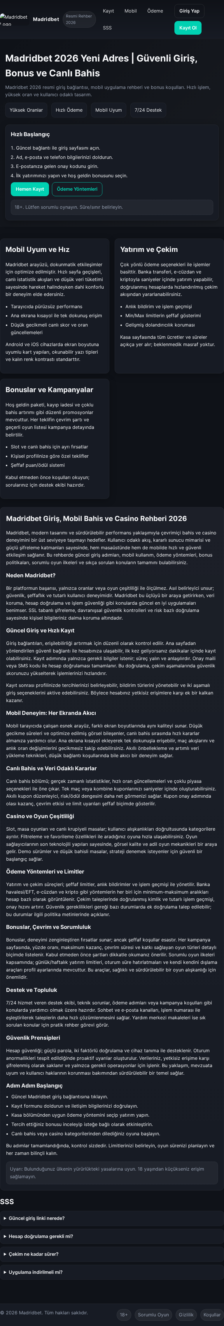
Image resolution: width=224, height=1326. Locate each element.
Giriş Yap (189, 11)
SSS (107, 28)
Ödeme (155, 11)
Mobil (131, 11)
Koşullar (212, 1315)
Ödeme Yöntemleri (77, 189)
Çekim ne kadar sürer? (34, 1254)
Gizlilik (186, 1315)
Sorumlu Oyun (153, 1315)
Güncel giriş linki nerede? (37, 1218)
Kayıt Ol (188, 28)
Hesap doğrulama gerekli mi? (41, 1236)
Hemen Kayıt (30, 189)
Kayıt (108, 11)
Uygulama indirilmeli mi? (36, 1272)
